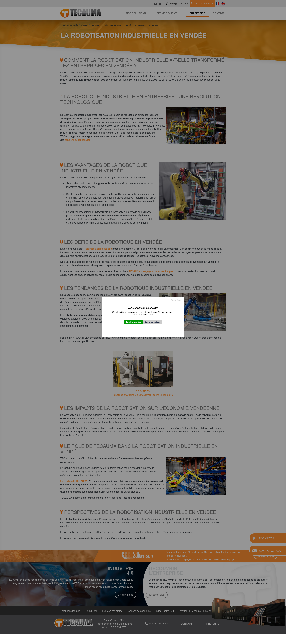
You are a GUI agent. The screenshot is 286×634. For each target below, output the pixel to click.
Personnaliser (152, 322)
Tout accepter (133, 322)
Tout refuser (176, 300)
